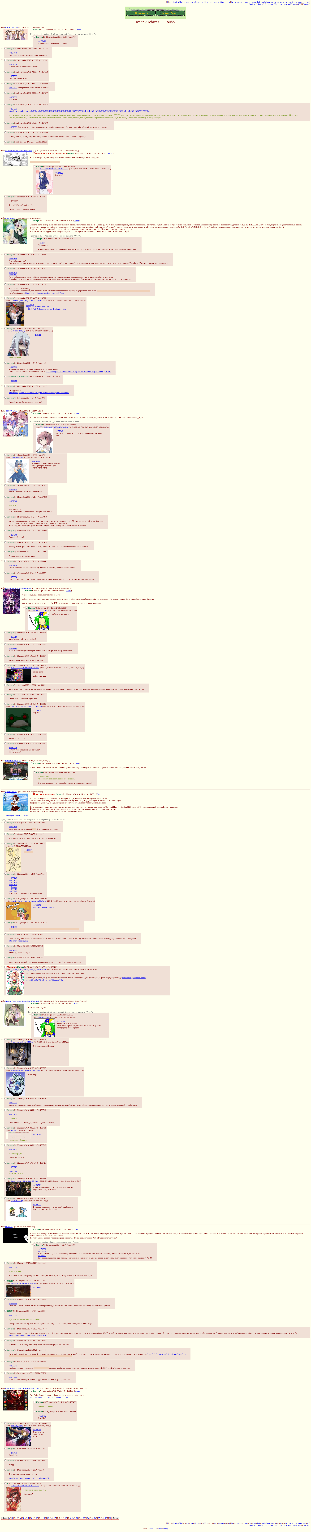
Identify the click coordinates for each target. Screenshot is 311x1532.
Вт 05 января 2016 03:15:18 (21, 1198)
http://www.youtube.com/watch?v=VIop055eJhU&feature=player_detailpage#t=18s (78, 372)
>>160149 (13, 878)
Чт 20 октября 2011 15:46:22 (51, 239)
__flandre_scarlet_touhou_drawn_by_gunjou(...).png (28, 969)
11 (41, 1518)
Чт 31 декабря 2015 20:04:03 (46, 1003)
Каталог (293, 4)
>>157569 (13, 97)
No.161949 (38, 958)
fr (176, 2)
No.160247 (40, 822)
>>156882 (42, 1251)
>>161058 (13, 927)
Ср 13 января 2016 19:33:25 (22, 656)
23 (84, 1518)
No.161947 (38, 946)
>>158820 (37, 710)
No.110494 (42, 254)
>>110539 (13, 381)
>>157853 (13, 565)
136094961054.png (17, 457)
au (238, 2)
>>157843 (36, 461)
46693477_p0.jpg (11, 411)
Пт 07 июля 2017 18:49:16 (21, 844)
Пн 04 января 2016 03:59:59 (22, 1373)
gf (179, 2)
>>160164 (13, 882)
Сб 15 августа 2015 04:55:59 (21, 1281)
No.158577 (42, 1470)
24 (88, 1518)
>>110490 (42, 243)
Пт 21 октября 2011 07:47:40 (22, 363)
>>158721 (37, 1185)
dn (258, 2)
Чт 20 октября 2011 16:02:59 (22, 254)
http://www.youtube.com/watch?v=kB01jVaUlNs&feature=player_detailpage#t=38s (46, 308)
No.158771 (90, 794)
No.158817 (41, 656)
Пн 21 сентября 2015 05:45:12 (23, 83)
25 (92, 1518)
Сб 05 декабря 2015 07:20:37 (48, 1391)
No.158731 (41, 1373)
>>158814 (13, 637)
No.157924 (42, 542)
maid (187, 2)
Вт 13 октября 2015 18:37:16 (22, 455)
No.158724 (41, 1362)
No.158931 (41, 197)
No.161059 (42, 923)
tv (225, 2)
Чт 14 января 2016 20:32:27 (21, 694)
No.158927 (101, 153)
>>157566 (13, 76)
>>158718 (13, 1167)
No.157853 (42, 517)
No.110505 (42, 268)
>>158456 (37, 1430)
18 (66, 1518)
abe (250, 2)
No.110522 (42, 298)
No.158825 (41, 704)
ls (267, 2)
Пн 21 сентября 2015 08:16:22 (23, 93)
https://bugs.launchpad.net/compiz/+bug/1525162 (28, 1335)
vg (235, 2)
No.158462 (71, 1402)
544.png (13, 1130)
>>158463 (13, 1453)
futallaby (165, 1528)
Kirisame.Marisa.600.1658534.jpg (22, 1042)
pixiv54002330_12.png (39, 610)
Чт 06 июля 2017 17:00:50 (21, 834)
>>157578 (13, 127)
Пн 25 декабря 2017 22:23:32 (22, 899)
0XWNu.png (9, 1227)
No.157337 (69, 30)
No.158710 (41, 1110)
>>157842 (59, 431)
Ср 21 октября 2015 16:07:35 (22, 552)
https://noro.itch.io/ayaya (18, 941)
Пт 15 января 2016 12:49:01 (22, 704)
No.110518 (42, 284)
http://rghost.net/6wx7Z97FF (17, 815)
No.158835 (41, 561)
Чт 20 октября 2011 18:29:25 (22, 268)
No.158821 (41, 685)
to (283, 2)
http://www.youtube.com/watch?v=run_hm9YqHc (44, 293)
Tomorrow (278, 4)
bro (174, 2)
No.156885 (42, 1263)
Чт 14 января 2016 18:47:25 (21, 665)
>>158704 (61, 1021)
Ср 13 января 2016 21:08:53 (51, 772)
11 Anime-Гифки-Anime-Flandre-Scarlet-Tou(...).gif (22, 1001)
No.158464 (42, 1423)
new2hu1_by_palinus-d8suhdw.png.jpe (18, 588)
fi (259, 2)
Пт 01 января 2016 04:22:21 (22, 1110)
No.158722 (41, 1179)
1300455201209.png (18, 331)
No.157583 (43, 132)
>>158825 (13, 748)
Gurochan (269, 4)
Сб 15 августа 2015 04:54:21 (22, 1263)
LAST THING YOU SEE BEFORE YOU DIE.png (26, 706)
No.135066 (57, 377)
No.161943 (38, 934)
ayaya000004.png (11, 792)
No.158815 (41, 633)
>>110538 (13, 367)
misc (290, 2)
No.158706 (41, 1040)
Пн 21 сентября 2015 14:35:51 (23, 123)
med (191, 2)
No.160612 (40, 844)
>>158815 (13, 649)
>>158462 (42, 1416)
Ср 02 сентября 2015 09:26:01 (48, 30)
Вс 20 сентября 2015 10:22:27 (22, 60)
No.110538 (42, 328)
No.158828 (41, 734)
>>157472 (42, 41)
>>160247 (28, 850)
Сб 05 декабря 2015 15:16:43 (51, 1402)
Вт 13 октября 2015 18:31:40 (51, 425)
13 (48, 1518)
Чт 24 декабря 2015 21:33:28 (22, 1350)
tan (281, 2)
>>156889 (13, 1377)
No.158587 (42, 1340)
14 (51, 1518)
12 (44, 1518)
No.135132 (43, 386)
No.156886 (41, 1281)
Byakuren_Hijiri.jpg (17, 1426)
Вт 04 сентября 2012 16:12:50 (22, 386)
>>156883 (42, 1256)
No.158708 (41, 1098)
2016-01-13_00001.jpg (13, 761)
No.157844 (42, 455)
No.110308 (67, 221)
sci (216, 2)
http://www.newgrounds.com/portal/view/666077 (49, 1397)
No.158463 (71, 1412)
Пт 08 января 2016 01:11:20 (59, 794)
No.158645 (42, 1350)
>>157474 (13, 53)
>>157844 (13, 535)
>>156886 (13, 1304)
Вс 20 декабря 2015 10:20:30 (22, 1470)
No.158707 (41, 1068)
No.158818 (67, 763)
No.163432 (52, 967)
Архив (287, 4)
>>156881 (42, 1249)
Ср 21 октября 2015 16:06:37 (22, 542)
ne (200, 2)
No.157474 (72, 37)
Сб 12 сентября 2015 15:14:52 (22, 49)
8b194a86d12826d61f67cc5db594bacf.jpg (54, 169)
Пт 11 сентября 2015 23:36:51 (51, 37)
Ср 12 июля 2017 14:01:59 (21, 874)
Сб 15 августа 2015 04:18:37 (48, 1229)
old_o (205, 2)
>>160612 (13, 889)
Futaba (260, 4)
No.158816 (41, 644)
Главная (306, 4)
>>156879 (13, 1366)
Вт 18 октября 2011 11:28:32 (48, 221)
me (272, 2)
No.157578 (43, 105)
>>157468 (13, 64)
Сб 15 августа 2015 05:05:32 (22, 1299)
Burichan (252, 4)
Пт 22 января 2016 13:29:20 (65, 153)
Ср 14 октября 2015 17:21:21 (22, 497)
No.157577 (43, 93)
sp (219, 2)
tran (222, 2)
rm (275, 2)
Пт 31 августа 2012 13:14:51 (29, 377)
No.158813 (59, 591)
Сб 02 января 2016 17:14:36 (22, 1163)
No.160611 (40, 834)
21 (77, 1518)
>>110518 (30, 305)
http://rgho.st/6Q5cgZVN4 (43, 907)
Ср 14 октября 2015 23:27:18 (22, 517)
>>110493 (13, 259)
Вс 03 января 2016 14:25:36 (21, 1362)
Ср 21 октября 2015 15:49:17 (22, 531)
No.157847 (42, 485)
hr (181, 2)
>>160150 (13, 880)
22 (81, 1518)
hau (262, 2)
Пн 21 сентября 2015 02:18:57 (23, 72)
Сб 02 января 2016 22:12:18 (22, 1179)
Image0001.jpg (10, 218)
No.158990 (42, 142)
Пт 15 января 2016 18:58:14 (22, 734)
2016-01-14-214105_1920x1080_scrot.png (25, 668)
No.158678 (36, 1483)
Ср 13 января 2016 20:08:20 (48, 763)
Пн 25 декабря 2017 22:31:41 (22, 923)
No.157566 (43, 60)
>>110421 (13, 275)
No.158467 (42, 1449)
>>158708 (13, 1114)
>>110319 (13, 273)
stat (308, 2)
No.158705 (68, 1015)
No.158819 (70, 772)
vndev (299, 2)
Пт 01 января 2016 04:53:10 (22, 1128)
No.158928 (70, 166)
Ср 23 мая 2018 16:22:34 (20, 934)
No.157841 (68, 413)
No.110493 (70, 239)
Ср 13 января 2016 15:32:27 (43, 608)
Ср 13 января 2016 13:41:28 (40, 591)
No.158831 (41, 743)
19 (70, 1518)
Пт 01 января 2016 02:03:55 (22, 1068)
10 (37, 1518)
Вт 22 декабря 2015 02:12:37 (22, 1340)
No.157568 (43, 72)
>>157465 (13, 88)
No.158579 (42, 1329)
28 (103, 1518)
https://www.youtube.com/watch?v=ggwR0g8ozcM (29, 1478)
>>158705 (13, 1103)
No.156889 (41, 1311)
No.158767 (41, 1198)
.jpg (12, 846)
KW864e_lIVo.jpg (43, 1017)
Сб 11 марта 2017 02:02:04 (21, 822)
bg (232, 2)
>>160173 (13, 885)
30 (110, 1518)
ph (211, 2)
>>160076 (37, 905)
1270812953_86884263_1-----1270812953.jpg (26, 301)
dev (304, 2)
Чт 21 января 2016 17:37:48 (21, 398)
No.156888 (42, 1299)
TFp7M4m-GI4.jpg (17, 1201)
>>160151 (13, 827)
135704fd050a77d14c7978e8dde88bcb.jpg (19, 151)
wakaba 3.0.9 (152, 1528)
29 (106, 1518)
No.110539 (42, 363)
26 (95, 1518)
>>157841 (13, 501)
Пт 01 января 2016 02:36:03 (22, 1098)
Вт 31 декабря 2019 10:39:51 (27, 967)
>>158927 (59, 173)
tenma (294, 2)
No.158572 (42, 1460)
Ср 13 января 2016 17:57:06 (22, 633)
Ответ (78, 30)
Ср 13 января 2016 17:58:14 (22, 644)
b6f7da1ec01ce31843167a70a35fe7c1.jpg (25, 1486)
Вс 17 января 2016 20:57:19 (21, 573)
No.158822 (41, 694)
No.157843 (71, 425)
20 (73, 1518)
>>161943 (13, 950)
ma (269, 2)
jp (265, 2)
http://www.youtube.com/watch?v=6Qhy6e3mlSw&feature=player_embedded (39, 393)
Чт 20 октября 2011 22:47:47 (22, 284)
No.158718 (41, 1145)
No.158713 (41, 1128)
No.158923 (41, 398)
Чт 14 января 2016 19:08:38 (21, 685)
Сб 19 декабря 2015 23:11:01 (22, 1460)
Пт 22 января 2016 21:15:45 (51, 166)
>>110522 (37, 335)
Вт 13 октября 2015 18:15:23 (48, 413)
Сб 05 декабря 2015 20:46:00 (22, 1423)
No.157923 (42, 531)
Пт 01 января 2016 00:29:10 (49, 1015)
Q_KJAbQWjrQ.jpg (11, 27)
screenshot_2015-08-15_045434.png (23, 1283)
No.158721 (41, 1163)
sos (278, 2)
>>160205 (13, 887)
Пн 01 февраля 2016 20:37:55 (22, 142)
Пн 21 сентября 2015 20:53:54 (23, 132)
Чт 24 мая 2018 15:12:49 (20, 958)
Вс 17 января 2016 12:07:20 (21, 561)
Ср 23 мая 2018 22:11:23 (20, 946)
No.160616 (40, 874)
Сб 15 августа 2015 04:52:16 (51, 1245)
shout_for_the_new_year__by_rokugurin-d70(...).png (28, 901)
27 (99, 1518)
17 (62, 1518)
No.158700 (66, 1003)
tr (243, 2)
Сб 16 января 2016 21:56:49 (22, 743)
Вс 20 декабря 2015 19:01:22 (22, 1329)
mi (195, 2)
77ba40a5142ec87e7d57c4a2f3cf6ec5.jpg (54, 427)
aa (247, 2)
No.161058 (42, 899)
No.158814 (62, 608)
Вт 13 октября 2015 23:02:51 (22, 485)
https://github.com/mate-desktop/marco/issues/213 (166, 1354)
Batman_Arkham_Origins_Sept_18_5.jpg (24, 1181)
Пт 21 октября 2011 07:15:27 (22, 328)
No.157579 (43, 123)
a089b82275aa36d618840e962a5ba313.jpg (25, 1071)
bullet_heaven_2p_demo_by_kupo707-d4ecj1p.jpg (22, 1388)
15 (55, 1518)
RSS (299, 4)
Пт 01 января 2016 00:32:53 (22, 1040)
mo (240, 2)
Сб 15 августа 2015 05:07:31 (21, 1311)
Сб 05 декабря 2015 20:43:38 (51, 1412)
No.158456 (68, 1391)
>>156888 (13, 1315)
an (170, 2)
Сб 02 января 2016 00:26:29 (22, 1145)
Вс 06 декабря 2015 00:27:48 (22, 1449)
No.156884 (71, 1245)
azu (253, 2)
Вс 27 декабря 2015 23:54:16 (19, 1483)
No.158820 (41, 665)
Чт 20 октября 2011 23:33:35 (22, 298)
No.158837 (41, 573)
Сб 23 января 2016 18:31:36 (22, 197)
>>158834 (13, 577)
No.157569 (43, 83)
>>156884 (13, 1267)
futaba (160, 1528)
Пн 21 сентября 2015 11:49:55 (22, 105)
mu (197, 2)
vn (286, 2)
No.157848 (42, 497)
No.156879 (68, 1229)
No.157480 (43, 49)
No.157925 (42, 552)
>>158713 (14, 1171)
